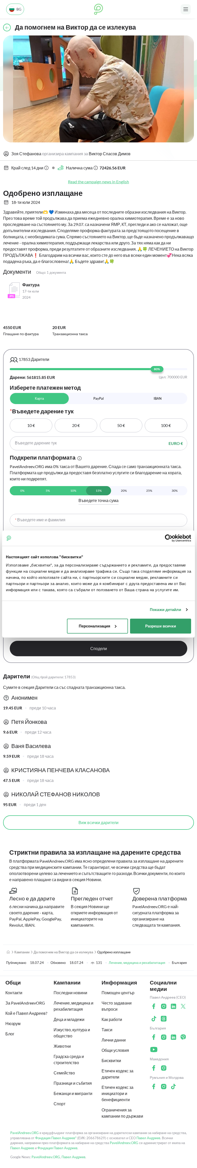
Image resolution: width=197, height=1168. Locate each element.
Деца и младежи (69, 1019)
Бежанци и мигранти (73, 1093)
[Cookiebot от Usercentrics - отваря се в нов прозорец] (168, 538)
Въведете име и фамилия (40, 519)
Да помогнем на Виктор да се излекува (63, 952)
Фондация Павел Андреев (57, 1148)
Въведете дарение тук (36, 442)
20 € (76, 425)
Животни (62, 1046)
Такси (107, 1029)
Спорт (59, 1103)
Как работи (112, 1019)
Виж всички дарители (98, 822)
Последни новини (70, 992)
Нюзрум (13, 1023)
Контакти (13, 992)
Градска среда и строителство (69, 1059)
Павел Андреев (148, 1138)
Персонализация (94, 626)
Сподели (98, 648)
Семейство (64, 1072)
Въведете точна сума (98, 500)
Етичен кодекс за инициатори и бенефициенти (117, 1093)
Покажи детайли (165, 609)
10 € (31, 425)
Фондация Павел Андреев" (55, 1138)
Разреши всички (160, 626)
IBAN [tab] (158, 398)
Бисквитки (111, 1060)
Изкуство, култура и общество (72, 1032)
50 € (121, 425)
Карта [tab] (39, 398)
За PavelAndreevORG (25, 1002)
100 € (166, 425)
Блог (9, 1033)
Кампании (21, 952)
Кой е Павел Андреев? (26, 1013)
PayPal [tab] (98, 398)
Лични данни (114, 1039)
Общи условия (115, 1050)
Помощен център (118, 992)
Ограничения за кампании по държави (122, 1112)
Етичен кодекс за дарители (117, 1073)
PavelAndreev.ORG (24, 1133)
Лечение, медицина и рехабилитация (137, 963)
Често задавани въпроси (117, 1005)
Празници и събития (73, 1083)
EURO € (176, 443)
